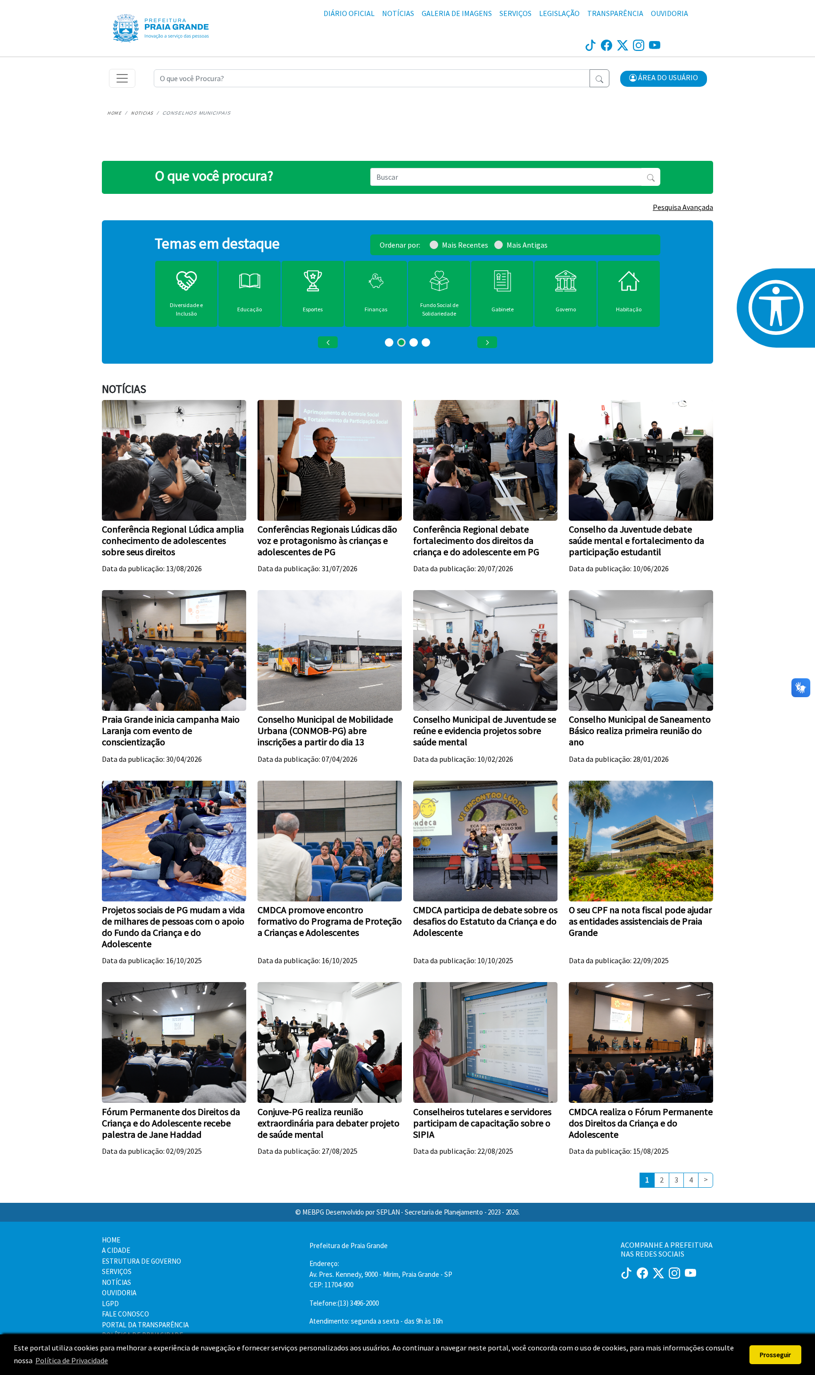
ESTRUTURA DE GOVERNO (141, 1261)
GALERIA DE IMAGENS (457, 13)
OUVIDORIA (669, 13)
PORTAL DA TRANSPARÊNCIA (145, 1324)
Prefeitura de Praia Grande (348, 1245)
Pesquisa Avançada (683, 207)
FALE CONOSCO (125, 1313)
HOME (115, 113)
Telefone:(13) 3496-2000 (344, 1303)
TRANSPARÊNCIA (615, 13)
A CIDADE (116, 1250)
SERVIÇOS (515, 13)
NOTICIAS (142, 113)
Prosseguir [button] (775, 1354)
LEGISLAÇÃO (559, 13)
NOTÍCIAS (398, 13)
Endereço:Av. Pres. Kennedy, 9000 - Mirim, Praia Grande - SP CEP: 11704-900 (380, 1274)
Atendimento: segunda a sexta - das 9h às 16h (376, 1321)
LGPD (110, 1303)
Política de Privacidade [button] (71, 1360)
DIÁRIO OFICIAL (349, 13)
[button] (663, 79)
